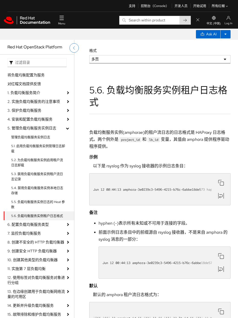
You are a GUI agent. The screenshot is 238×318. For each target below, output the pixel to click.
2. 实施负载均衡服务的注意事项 (33, 101)
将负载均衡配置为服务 (26, 75)
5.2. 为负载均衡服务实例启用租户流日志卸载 (37, 162)
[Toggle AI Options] (225, 34)
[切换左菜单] (74, 48)
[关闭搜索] (198, 20)
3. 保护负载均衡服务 (24, 110)
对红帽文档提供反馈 (24, 83)
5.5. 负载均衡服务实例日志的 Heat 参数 (38, 204)
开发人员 (181, 6)
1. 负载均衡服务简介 (23, 92)
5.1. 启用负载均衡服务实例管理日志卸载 (38, 148)
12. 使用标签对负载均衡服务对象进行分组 (36, 280)
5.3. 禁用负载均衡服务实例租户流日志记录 (37, 176)
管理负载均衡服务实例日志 (30, 137)
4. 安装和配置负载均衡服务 (30, 119)
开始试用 (199, 6)
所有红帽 (218, 6)
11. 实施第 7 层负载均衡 (26, 268)
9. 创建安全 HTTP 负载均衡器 (32, 251)
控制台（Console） (155, 6)
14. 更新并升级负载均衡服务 (30, 305)
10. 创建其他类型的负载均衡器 (32, 259)
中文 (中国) (214, 23)
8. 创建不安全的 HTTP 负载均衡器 (35, 242)
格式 (93, 50)
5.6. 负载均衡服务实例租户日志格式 (37, 216)
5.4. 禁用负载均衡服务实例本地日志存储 (37, 190)
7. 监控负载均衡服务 (24, 233)
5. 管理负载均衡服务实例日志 (31, 128)
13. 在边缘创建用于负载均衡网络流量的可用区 (36, 294)
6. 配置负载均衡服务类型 (28, 224)
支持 (132, 6)
